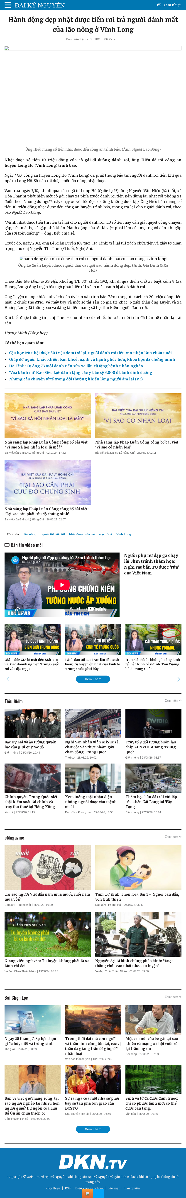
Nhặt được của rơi (82, 534)
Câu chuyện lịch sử (16, 1118)
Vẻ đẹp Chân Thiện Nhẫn (20, 971)
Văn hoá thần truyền (77, 1059)
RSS (68, 1188)
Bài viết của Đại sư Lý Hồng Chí (24, 452)
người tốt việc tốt (53, 534)
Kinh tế (9, 812)
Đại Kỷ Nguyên (99, 1177)
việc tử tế (105, 534)
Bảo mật (114, 1188)
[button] (178, 679)
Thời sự (70, 757)
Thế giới (10, 1049)
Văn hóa (130, 1113)
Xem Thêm (93, 679)
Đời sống (131, 1054)
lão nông (30, 534)
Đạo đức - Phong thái (78, 812)
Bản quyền (132, 1188)
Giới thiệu (53, 1188)
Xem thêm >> (173, 700)
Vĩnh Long (123, 534)
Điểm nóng (11, 752)
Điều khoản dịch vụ (89, 1188)
